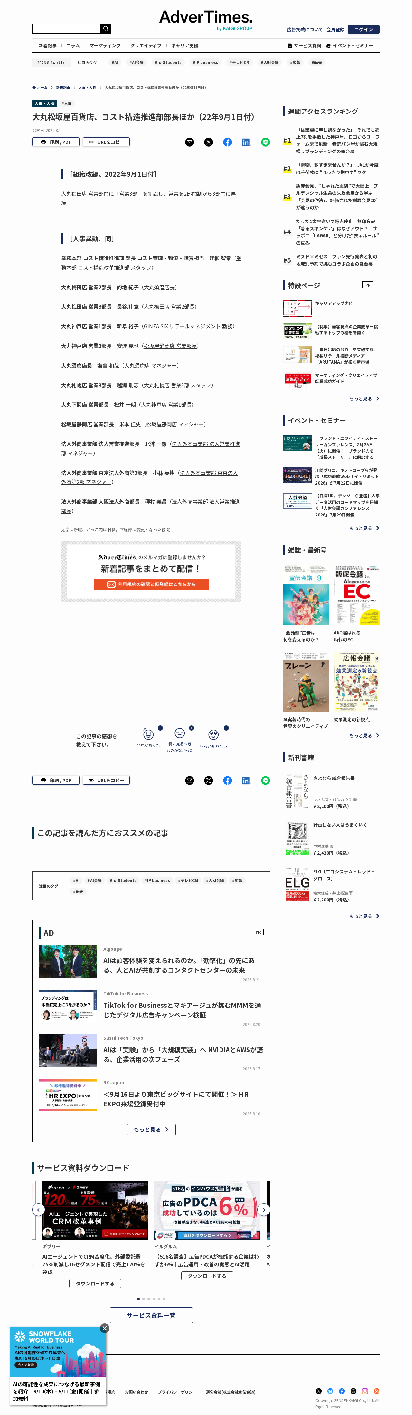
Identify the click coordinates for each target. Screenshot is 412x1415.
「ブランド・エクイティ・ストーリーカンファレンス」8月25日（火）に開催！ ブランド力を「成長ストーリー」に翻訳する (346, 447)
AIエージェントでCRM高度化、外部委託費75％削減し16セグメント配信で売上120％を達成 (93, 1264)
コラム (73, 45)
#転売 (317, 62)
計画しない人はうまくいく (340, 824)
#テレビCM (239, 62)
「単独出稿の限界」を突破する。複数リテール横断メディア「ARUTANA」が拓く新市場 (346, 355)
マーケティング (105, 45)
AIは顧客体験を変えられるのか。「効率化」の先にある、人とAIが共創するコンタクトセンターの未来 (179, 965)
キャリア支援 (184, 45)
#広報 (295, 62)
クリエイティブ (146, 45)
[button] (189, 142)
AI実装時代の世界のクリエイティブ (305, 722)
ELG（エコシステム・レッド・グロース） (344, 875)
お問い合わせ (136, 1392)
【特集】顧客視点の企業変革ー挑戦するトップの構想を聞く (346, 329)
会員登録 (335, 29)
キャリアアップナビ (334, 303)
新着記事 (48, 45)
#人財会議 (270, 62)
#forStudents (168, 62)
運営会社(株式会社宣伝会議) (231, 1392)
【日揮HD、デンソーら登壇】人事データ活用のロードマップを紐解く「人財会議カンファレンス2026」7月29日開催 (347, 505)
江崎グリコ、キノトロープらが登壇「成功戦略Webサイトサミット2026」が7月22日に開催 (347, 476)
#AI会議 (136, 62)
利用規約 (107, 1392)
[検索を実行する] (105, 29)
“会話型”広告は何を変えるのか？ (301, 636)
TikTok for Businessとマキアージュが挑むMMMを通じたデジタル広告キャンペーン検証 (182, 1009)
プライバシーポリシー (177, 1392)
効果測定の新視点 (352, 719)
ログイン (363, 29)
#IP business (205, 62)
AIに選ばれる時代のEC (347, 636)
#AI (115, 62)
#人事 (66, 103)
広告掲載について (305, 29)
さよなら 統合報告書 (334, 778)
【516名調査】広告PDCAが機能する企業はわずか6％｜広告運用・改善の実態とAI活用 (206, 1260)
